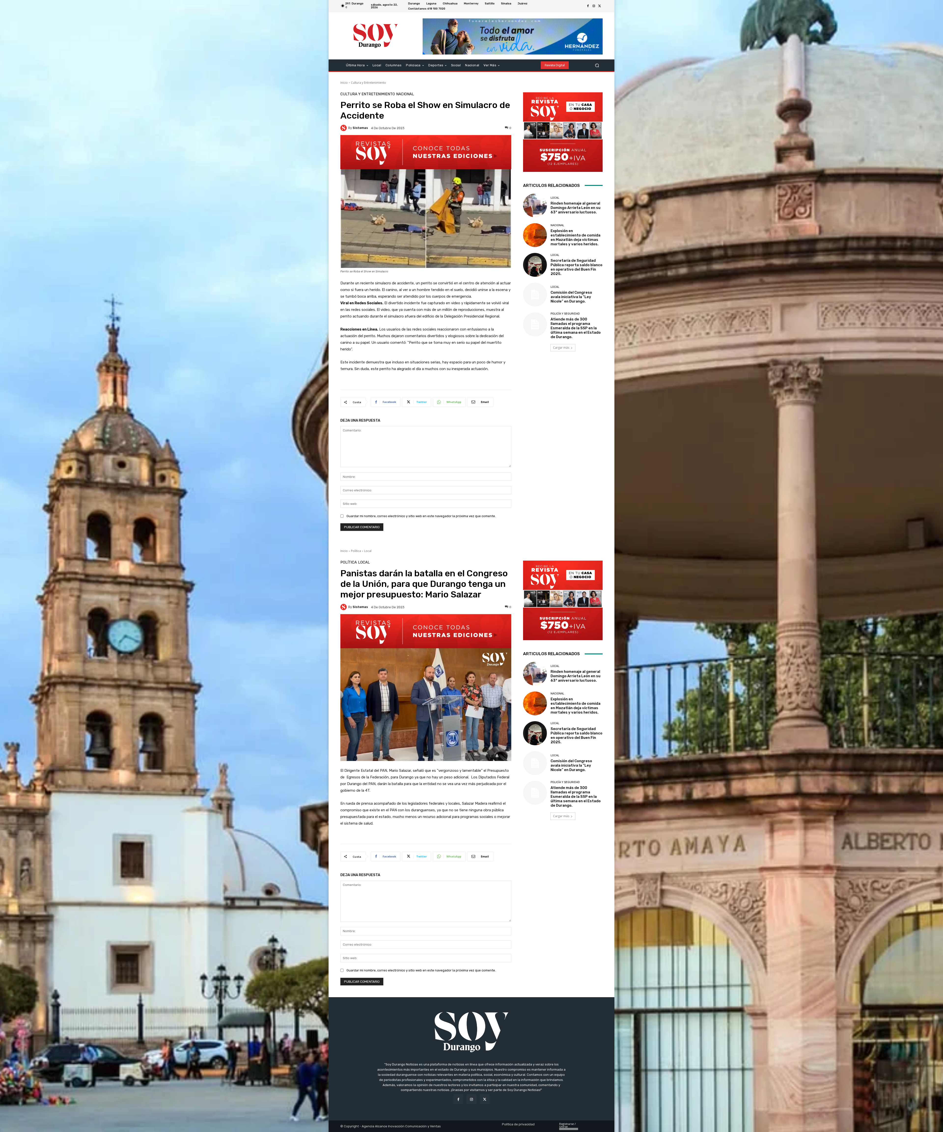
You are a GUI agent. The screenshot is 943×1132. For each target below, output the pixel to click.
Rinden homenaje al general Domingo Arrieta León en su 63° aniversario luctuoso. (575, 207)
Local (555, 197)
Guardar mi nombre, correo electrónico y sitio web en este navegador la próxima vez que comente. (421, 516)
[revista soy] (425, 152)
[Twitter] (600, 6)
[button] (597, 65)
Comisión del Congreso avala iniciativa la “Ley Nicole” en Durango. (571, 297)
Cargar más (561, 347)
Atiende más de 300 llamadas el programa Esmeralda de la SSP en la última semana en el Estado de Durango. (576, 328)
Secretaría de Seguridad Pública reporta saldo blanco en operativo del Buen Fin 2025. (576, 267)
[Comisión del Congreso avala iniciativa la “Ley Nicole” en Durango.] (535, 294)
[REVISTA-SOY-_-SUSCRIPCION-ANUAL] (563, 132)
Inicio (344, 83)
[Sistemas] (344, 128)
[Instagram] (594, 6)
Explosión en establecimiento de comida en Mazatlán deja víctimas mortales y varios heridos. (575, 237)
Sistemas (360, 127)
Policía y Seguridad (565, 313)
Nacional (405, 94)
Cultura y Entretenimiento (368, 83)
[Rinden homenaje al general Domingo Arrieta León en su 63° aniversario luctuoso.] (535, 205)
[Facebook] (588, 6)
